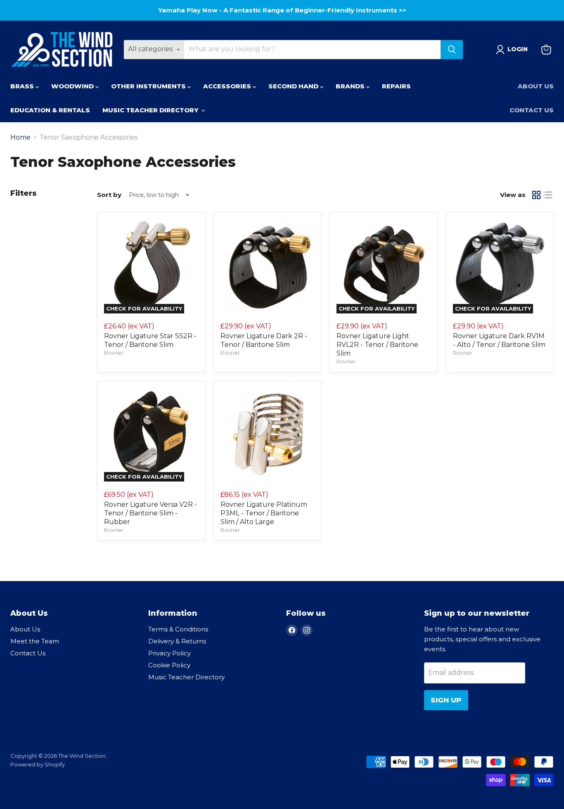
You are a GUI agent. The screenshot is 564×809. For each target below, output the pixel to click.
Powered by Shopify (37, 764)
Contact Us (531, 110)
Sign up (446, 700)
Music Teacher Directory (186, 677)
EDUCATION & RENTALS (50, 110)
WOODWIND (73, 86)
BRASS (23, 86)
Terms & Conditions (178, 629)
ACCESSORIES (228, 86)
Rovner (113, 352)
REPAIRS (396, 86)
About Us (536, 86)
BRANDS (351, 86)
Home (20, 137)
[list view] (548, 195)
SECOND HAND (294, 86)
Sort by (109, 194)
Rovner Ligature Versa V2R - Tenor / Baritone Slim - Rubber (150, 513)
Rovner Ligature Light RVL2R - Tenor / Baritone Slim (377, 344)
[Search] (452, 49)
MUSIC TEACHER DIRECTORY (151, 110)
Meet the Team (34, 641)
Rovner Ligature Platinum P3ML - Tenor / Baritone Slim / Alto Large (263, 513)
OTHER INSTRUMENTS (149, 86)
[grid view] (536, 195)
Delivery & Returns (177, 641)
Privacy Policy (169, 653)
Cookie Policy (169, 665)
